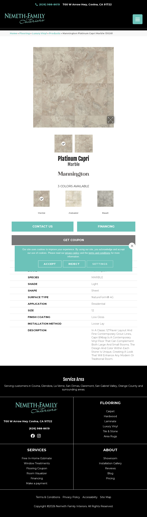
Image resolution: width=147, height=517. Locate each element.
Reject (74, 264)
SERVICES (36, 450)
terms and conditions (99, 253)
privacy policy (72, 253)
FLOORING (110, 403)
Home (13, 33)
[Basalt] (105, 199)
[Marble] (42, 199)
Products (54, 33)
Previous (30, 142)
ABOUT (110, 450)
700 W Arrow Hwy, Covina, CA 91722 (87, 4)
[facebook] (33, 436)
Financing (106, 226)
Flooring (24, 33)
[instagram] (39, 436)
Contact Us (42, 226)
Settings (100, 264)
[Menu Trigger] (138, 19)
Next (116, 142)
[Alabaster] (73, 199)
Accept (50, 264)
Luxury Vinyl (39, 33)
